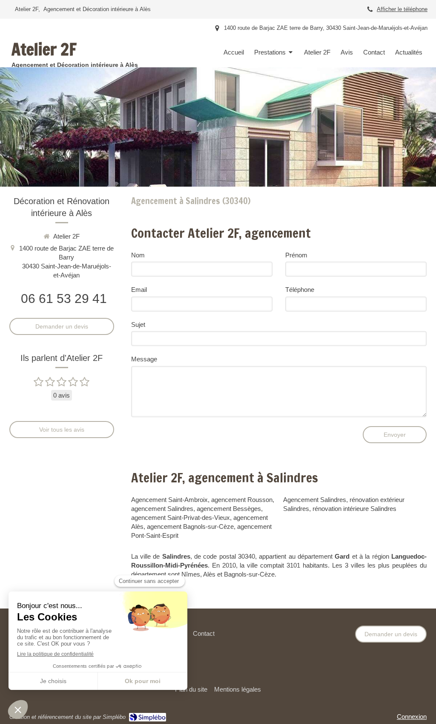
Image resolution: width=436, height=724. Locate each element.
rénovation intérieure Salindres (354, 508)
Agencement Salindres (314, 499)
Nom (138, 255)
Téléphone (299, 289)
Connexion (412, 716)
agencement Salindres (162, 508)
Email (139, 289)
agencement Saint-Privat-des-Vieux (180, 517)
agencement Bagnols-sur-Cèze (190, 526)
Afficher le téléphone (402, 9)
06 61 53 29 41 (64, 298)
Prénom (296, 255)
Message (144, 359)
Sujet (138, 324)
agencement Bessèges (229, 508)
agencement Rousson (241, 499)
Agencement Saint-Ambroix (169, 499)
